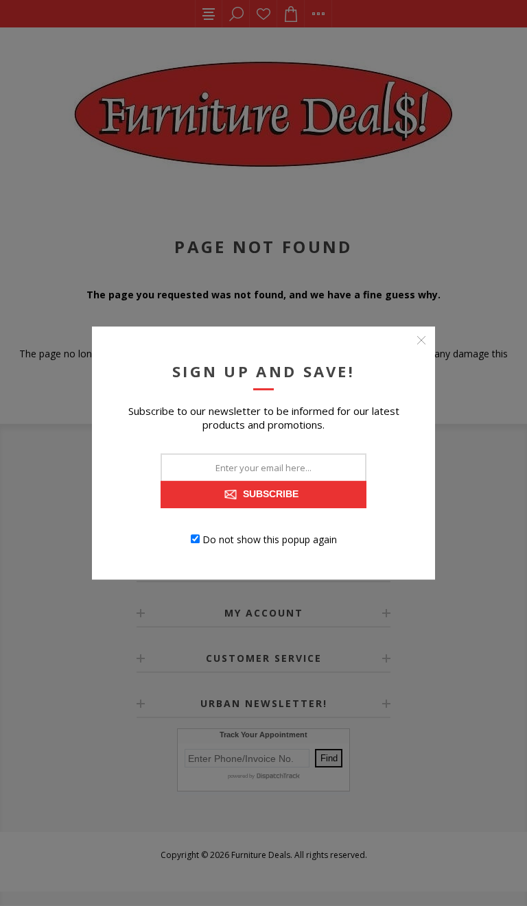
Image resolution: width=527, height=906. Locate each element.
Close (421, 340)
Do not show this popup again (269, 538)
